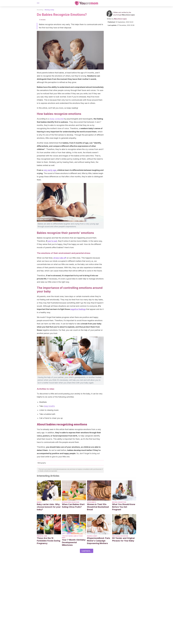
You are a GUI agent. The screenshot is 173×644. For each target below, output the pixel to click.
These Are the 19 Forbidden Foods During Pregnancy (48, 541)
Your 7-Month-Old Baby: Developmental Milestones (74, 542)
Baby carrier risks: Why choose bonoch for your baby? (49, 507)
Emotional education (120, 536)
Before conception (119, 502)
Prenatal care (42, 536)
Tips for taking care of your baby (72, 536)
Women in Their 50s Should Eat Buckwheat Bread (98, 507)
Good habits (91, 502)
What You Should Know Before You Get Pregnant (123, 507)
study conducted (57, 119)
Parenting (40, 10)
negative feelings (78, 309)
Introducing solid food (70, 502)
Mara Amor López (128, 15)
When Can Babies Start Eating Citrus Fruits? (73, 505)
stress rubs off (59, 258)
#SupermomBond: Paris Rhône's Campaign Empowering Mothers (98, 541)
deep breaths (49, 406)
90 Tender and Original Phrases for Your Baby (123, 539)
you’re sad (52, 241)
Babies (39, 502)
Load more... (87, 551)
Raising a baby (49, 10)
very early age (49, 170)
